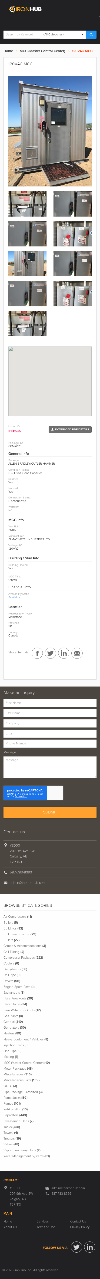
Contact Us (78, 1221)
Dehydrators (15, 969)
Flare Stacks (15, 1004)
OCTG (10, 1086)
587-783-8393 (21, 872)
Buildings (13, 928)
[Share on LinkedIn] (63, 653)
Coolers (11, 963)
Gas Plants (13, 1016)
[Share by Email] (77, 653)
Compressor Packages (23, 957)
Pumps (12, 1103)
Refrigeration (15, 1109)
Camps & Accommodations (24, 946)
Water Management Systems (26, 1156)
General (13, 1022)
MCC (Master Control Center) (42, 51)
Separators (15, 1115)
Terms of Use (46, 1227)
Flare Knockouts (18, 998)
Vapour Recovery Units (21, 1150)
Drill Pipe (11, 975)
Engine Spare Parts (19, 987)
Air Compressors (17, 916)
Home (8, 51)
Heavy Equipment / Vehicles (25, 1039)
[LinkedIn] (89, 1247)
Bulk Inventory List (19, 934)
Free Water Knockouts (22, 1010)
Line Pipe (12, 1051)
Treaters (12, 1138)
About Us (10, 1227)
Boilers (10, 922)
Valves (11, 1144)
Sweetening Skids (18, 1121)
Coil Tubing (13, 952)
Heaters (12, 1033)
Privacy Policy (80, 1227)
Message (9, 752)
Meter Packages (18, 1068)
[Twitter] (76, 1247)
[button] (70, 429)
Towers (10, 1132)
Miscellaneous (17, 1074)
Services (43, 1221)
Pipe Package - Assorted (23, 1092)
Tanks (11, 1127)
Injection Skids (15, 1045)
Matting (10, 1056)
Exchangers (13, 992)
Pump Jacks (15, 1097)
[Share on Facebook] (37, 653)
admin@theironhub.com (28, 883)
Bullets (11, 940)
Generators (14, 1027)
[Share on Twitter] (50, 653)
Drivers (11, 981)
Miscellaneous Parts (21, 1080)
